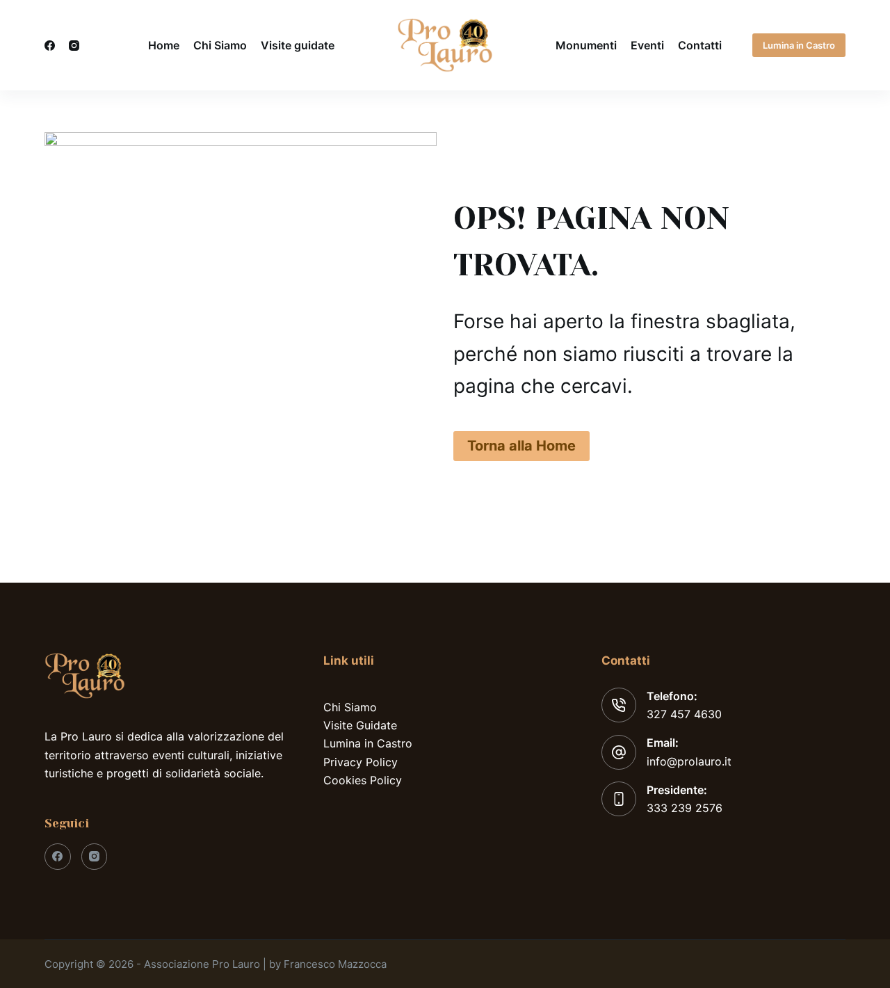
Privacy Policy (360, 762)
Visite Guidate (360, 725)
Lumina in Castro (799, 45)
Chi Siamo (220, 45)
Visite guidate (297, 45)
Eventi (647, 45)
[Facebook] (49, 45)
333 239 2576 (684, 808)
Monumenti (586, 45)
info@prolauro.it (689, 761)
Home (163, 45)
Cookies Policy (362, 780)
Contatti (700, 45)
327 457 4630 (684, 714)
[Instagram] (74, 45)
